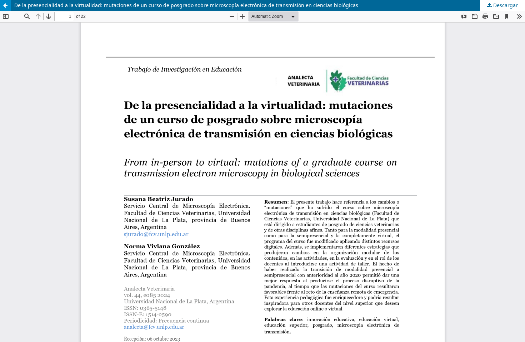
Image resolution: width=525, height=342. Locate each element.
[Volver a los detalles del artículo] (5, 5)
